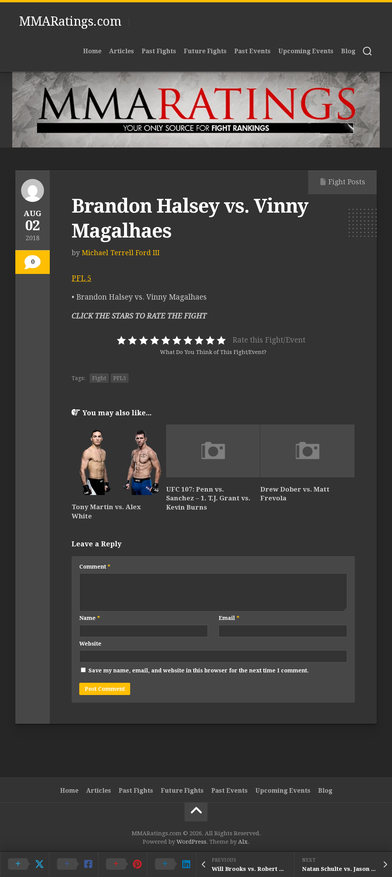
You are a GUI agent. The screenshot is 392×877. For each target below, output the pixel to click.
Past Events (252, 51)
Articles (121, 51)
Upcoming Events (305, 51)
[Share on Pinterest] (122, 864)
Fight (99, 378)
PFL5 (119, 378)
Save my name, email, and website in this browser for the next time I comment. (198, 670)
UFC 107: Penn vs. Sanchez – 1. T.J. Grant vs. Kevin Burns (208, 498)
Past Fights (159, 51)
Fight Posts (346, 182)
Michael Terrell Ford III (121, 253)
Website (90, 644)
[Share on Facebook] (73, 864)
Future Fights (205, 51)
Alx (243, 841)
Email (229, 618)
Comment (94, 567)
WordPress (191, 841)
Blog (348, 51)
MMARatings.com (70, 21)
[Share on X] (24, 864)
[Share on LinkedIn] (171, 864)
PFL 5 (81, 278)
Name (89, 618)
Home (92, 51)
